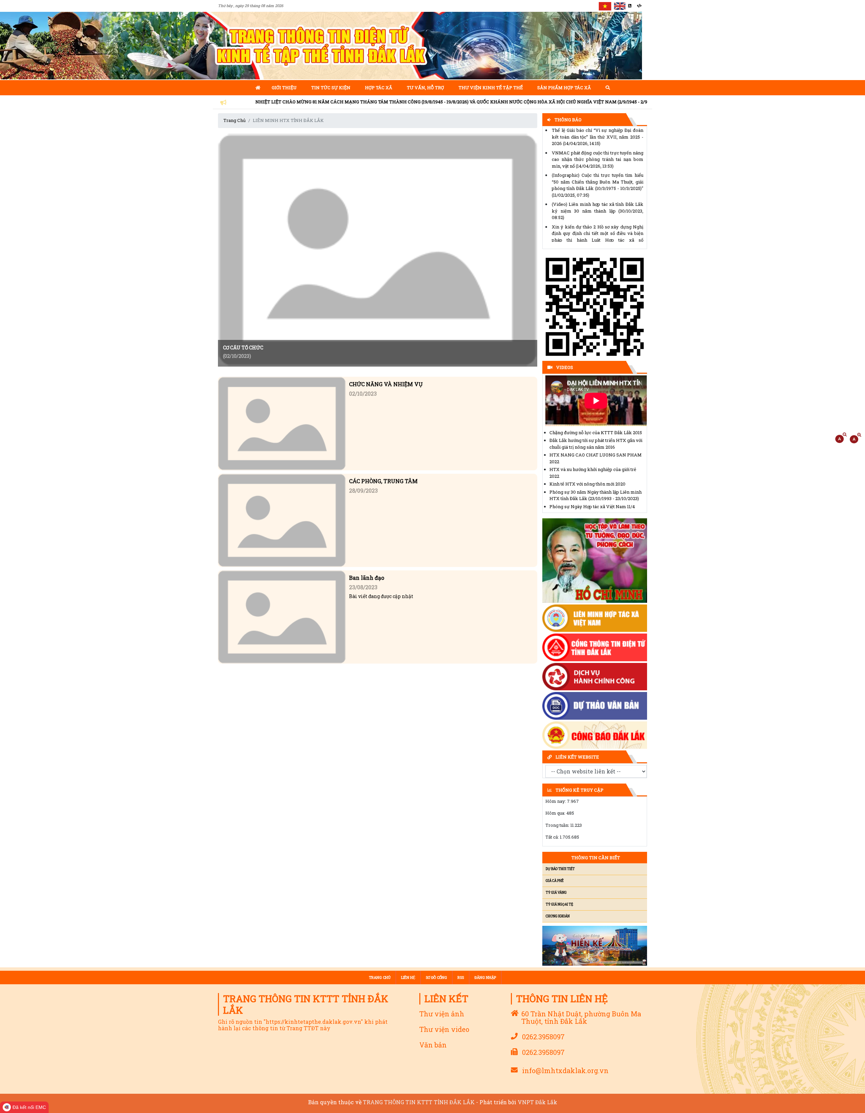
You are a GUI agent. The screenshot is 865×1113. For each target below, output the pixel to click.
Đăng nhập (485, 977)
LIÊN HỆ (408, 977)
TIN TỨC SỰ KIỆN (330, 87)
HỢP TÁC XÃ (378, 87)
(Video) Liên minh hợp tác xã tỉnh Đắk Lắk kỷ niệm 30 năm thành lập (597, 187)
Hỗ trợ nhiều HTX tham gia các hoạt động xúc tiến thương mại (597, 236)
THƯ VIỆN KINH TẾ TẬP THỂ (491, 87)
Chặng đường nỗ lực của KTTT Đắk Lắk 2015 (595, 432)
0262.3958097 (543, 1036)
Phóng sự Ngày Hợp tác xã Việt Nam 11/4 (592, 506)
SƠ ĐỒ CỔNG (436, 977)
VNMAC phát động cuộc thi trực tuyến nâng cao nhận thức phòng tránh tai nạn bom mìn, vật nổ (597, 136)
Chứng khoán (558, 916)
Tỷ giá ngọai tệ (559, 904)
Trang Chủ (234, 120)
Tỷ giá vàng (556, 892)
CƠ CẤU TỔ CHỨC (243, 348)
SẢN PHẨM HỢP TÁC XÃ (564, 87)
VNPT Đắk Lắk (537, 1102)
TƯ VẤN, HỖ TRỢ (425, 87)
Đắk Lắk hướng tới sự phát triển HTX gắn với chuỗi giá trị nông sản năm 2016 (595, 443)
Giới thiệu (284, 87)
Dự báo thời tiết (560, 869)
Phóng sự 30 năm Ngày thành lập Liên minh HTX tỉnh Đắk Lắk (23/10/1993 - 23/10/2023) (595, 495)
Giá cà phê (555, 881)
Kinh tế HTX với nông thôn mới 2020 (587, 484)
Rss (461, 977)
